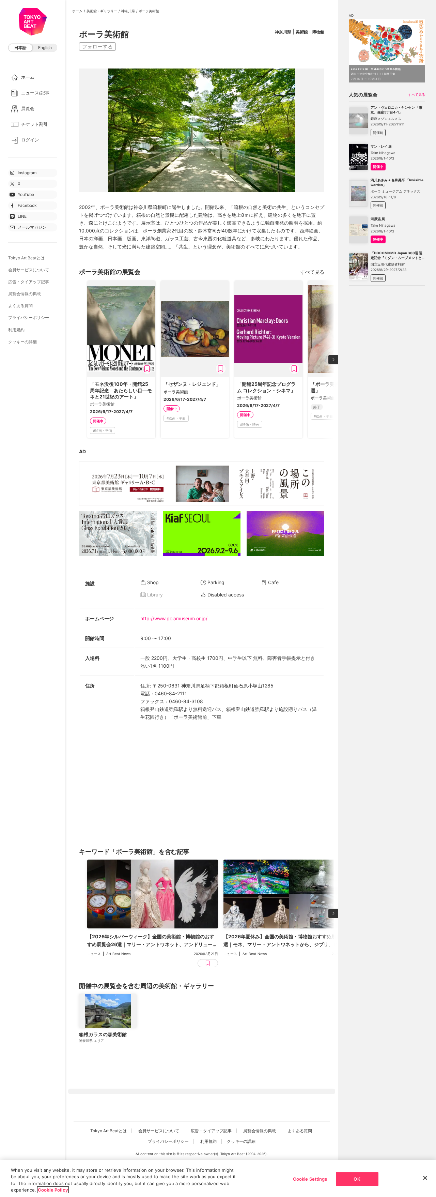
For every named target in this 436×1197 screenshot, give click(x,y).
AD (82, 451)
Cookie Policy (53, 1190)
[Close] (425, 1177)
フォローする (97, 46)
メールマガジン (32, 227)
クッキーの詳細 (22, 341)
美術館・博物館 (310, 31)
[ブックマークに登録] (147, 368)
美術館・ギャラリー (102, 11)
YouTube (26, 194)
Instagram (27, 172)
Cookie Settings (310, 1179)
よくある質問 (20, 305)
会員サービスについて (28, 269)
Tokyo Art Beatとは (26, 257)
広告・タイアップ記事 (28, 281)
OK (357, 1179)
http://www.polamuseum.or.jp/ (173, 618)
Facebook (27, 205)
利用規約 (16, 329)
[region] (218, 1178)
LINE (22, 216)
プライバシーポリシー (28, 317)
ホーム (77, 11)
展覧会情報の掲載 (24, 293)
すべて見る (312, 272)
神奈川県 (128, 11)
